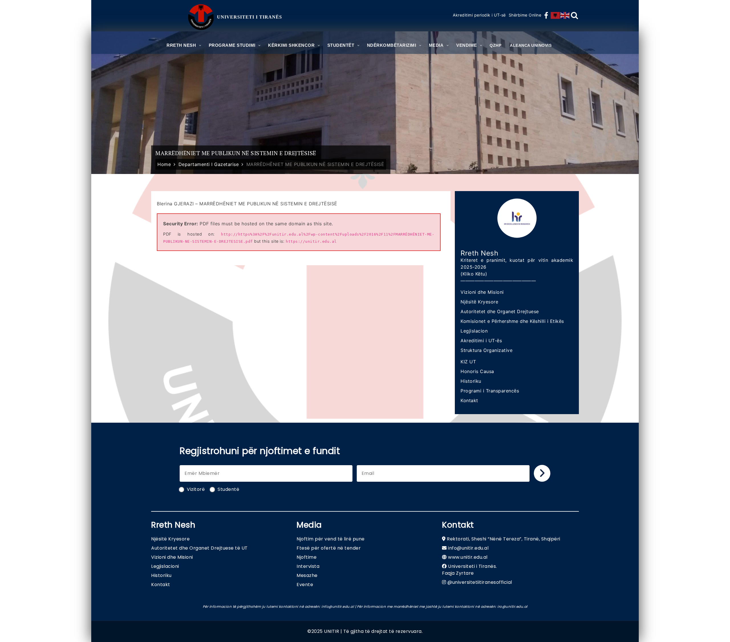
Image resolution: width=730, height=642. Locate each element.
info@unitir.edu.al (468, 548)
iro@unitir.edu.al (512, 606)
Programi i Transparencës (490, 391)
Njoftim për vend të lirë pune (331, 539)
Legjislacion (474, 331)
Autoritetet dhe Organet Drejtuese (500, 311)
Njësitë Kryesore (479, 302)
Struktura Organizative (486, 350)
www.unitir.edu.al (468, 557)
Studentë (228, 489)
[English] (565, 15)
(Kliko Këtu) (474, 274)
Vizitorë (196, 489)
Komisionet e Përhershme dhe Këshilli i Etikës (512, 321)
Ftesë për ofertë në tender (329, 548)
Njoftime (307, 557)
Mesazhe (307, 575)
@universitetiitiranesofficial (479, 582)
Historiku (471, 381)
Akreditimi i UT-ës (481, 340)
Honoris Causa (477, 371)
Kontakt (469, 400)
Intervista (308, 566)
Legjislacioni (165, 566)
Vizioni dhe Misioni (482, 292)
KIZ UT (468, 361)
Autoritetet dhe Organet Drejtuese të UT (199, 548)
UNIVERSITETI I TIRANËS (249, 17)
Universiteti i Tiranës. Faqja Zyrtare (469, 569)
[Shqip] (555, 15)
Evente (305, 584)
